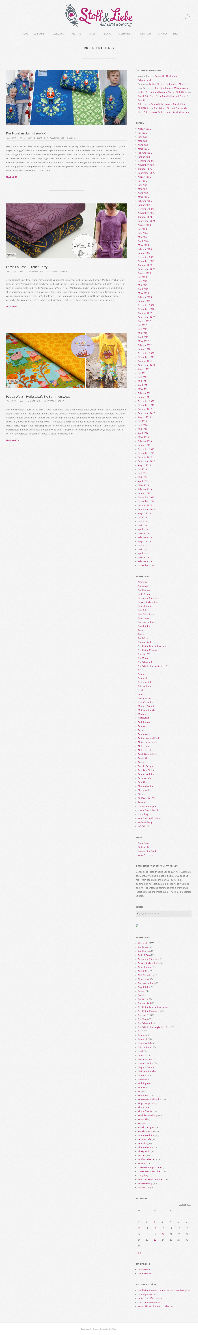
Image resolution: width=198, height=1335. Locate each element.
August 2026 (144, 128)
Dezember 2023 (146, 257)
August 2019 (144, 465)
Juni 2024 (143, 232)
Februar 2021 (145, 393)
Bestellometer (145, 606)
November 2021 (146, 357)
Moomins (143, 714)
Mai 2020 (142, 429)
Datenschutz (144, 1273)
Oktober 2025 (145, 168)
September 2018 (146, 509)
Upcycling (143, 814)
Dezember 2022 (146, 305)
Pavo (140, 730)
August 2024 (144, 224)
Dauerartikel (144, 642)
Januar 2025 (144, 204)
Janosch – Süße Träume (150, 1298)
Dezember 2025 (146, 160)
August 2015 (144, 541)
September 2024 (146, 220)
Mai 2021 (142, 381)
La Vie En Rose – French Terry (26, 267)
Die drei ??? (144, 654)
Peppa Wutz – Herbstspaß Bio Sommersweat (38, 396)
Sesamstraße (144, 778)
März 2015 (143, 557)
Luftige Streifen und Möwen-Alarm (167, 84)
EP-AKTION (162, 33)
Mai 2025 (142, 188)
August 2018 (144, 513)
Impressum (145, 33)
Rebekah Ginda (146, 770)
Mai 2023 (142, 285)
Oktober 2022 (145, 313)
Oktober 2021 (145, 361)
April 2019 (143, 481)
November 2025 (146, 164)
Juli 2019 (142, 469)
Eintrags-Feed (145, 847)
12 (155, 1228)
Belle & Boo (144, 593)
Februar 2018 (145, 537)
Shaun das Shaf (146, 786)
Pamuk (141, 726)
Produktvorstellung (148, 754)
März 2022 (143, 341)
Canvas (141, 630)
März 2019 (143, 485)
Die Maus (143, 658)
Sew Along (143, 782)
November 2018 (146, 501)
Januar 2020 (144, 445)
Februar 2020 (145, 441)
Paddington (144, 722)
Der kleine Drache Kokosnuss (153, 646)
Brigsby (96, 1329)
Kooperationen (145, 698)
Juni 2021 (143, 377)
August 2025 (144, 176)
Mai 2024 (142, 236)
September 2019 (146, 461)
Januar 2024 (144, 253)
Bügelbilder (144, 626)
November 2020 (146, 405)
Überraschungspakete (149, 806)
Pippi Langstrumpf (147, 742)
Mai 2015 (142, 549)
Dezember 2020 (146, 401)
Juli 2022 (142, 325)
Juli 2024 (142, 228)
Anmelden (143, 843)
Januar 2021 (144, 397)
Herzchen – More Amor (150, 1302)
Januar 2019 (144, 493)
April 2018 (143, 529)
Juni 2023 (143, 281)
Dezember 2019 (146, 449)
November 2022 (146, 309)
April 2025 (143, 192)
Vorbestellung (145, 822)
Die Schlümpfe (145, 662)
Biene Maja (144, 618)
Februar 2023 (145, 297)
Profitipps (76, 33)
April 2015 (143, 553)
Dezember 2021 (146, 353)
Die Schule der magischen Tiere (154, 666)
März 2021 (143, 389)
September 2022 (146, 317)
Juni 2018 (143, 521)
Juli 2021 (142, 373)
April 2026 (143, 144)
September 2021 (146, 365)
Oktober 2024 (145, 216)
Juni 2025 (143, 184)
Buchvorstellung (146, 622)
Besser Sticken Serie (148, 602)
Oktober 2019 (145, 457)
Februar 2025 (145, 200)
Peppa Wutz (144, 734)
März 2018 (143, 533)
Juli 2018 (142, 517)
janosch (142, 694)
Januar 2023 (144, 301)
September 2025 (146, 172)
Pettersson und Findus (149, 738)
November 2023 (146, 261)
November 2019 (146, 453)
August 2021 (144, 369)
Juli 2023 (142, 277)
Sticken (141, 794)
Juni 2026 (143, 136)
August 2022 (144, 321)
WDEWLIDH (144, 826)
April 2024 (143, 240)
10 (139, 1228)
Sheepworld (144, 790)
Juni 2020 (143, 425)
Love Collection (145, 702)
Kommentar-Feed (147, 851)
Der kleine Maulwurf (148, 650)
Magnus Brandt (146, 706)
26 (155, 1239)
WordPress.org (145, 855)
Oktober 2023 (145, 265)
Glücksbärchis (145, 686)
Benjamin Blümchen (148, 597)
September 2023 (146, 269)
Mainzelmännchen (147, 710)
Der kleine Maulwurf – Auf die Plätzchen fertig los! (164, 1290)
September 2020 (146, 413)
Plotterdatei (144, 746)
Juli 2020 (142, 421)
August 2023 (144, 273)
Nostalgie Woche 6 (147, 1294)
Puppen (142, 762)
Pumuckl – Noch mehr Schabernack (156, 1306)
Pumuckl (142, 758)
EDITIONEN (39, 33)
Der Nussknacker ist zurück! (26, 133)
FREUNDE (107, 33)
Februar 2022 (145, 345)
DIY (139, 670)
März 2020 (143, 437)
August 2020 (144, 417)
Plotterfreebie (145, 750)
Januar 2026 (144, 156)
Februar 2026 (145, 152)
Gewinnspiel (144, 682)
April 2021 (143, 385)
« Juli (138, 1252)
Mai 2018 (142, 525)
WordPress (112, 1329)
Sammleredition (146, 774)
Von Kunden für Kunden (150, 818)
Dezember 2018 (146, 497)
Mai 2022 (142, 333)
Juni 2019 (143, 473)
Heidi (140, 690)
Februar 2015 (145, 561)
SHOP (175, 33)
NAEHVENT (143, 718)
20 (162, 1233)
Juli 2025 (142, 180)
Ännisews (143, 585)
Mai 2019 (142, 477)
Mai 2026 (142, 140)
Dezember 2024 (146, 208)
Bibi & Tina (143, 610)
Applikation (144, 589)
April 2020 (143, 433)
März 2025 (143, 196)
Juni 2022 (143, 329)
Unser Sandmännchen (149, 810)
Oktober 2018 (145, 505)
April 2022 (143, 337)
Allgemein (55, 138)
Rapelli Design (145, 766)
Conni (141, 634)
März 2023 (143, 293)
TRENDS (91, 33)
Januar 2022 (144, 349)
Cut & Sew (143, 638)
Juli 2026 (142, 132)
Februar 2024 (145, 249)
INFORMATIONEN (125, 33)
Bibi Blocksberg (146, 614)
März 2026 (143, 148)
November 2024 (146, 212)
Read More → (12, 177)
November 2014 (146, 565)
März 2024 (143, 244)
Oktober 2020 (145, 409)
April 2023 (143, 289)
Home (25, 33)
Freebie (142, 674)
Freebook (142, 678)
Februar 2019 (145, 489)
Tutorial (142, 802)
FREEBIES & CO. (57, 33)
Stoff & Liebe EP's (69, 138)
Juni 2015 (143, 545)
